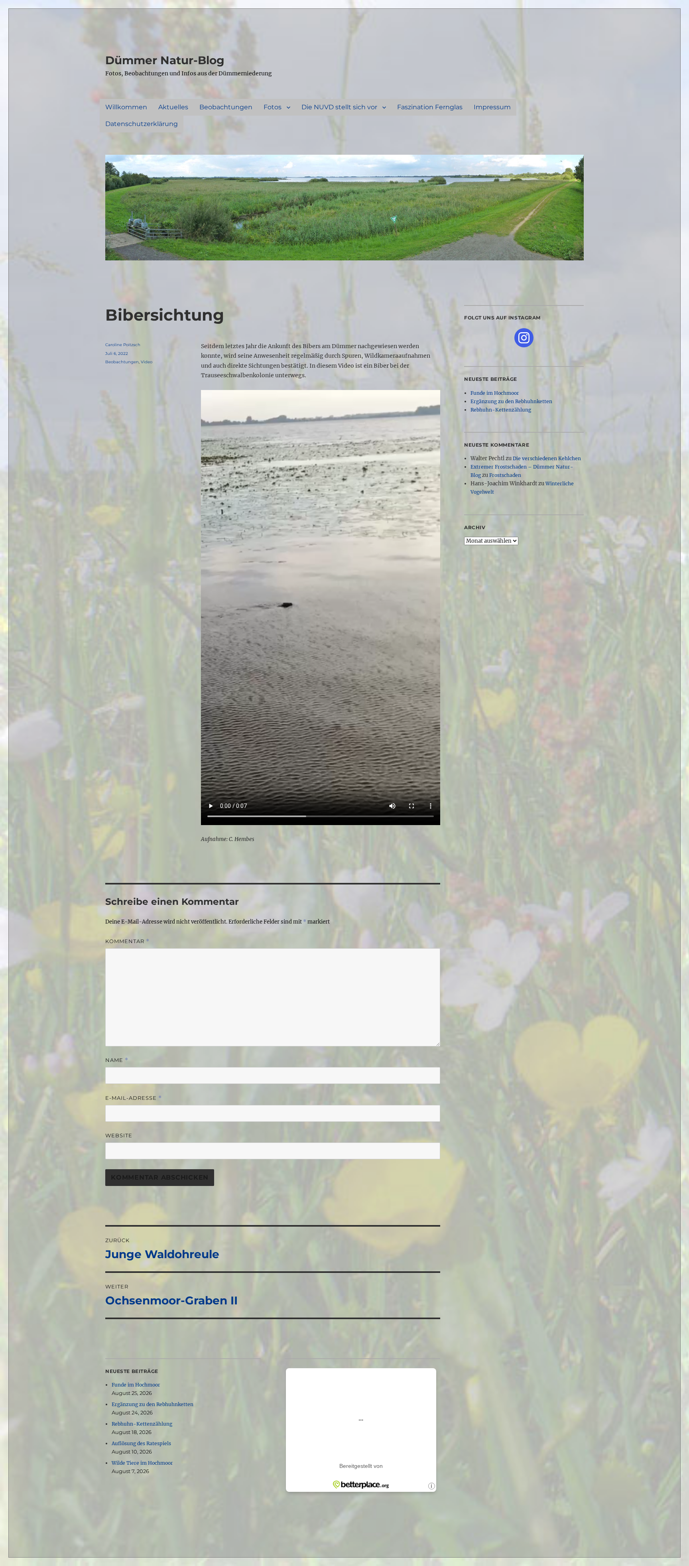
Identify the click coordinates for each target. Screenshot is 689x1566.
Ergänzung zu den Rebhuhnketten (152, 1404)
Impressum (492, 107)
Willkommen (126, 107)
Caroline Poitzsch (122, 344)
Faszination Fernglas (430, 107)
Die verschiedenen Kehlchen (547, 458)
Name (116, 1060)
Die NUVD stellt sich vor (339, 107)
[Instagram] (523, 337)
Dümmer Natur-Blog (164, 60)
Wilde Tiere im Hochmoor (142, 1463)
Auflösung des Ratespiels (141, 1443)
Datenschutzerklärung (141, 124)
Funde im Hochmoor (136, 1385)
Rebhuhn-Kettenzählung (142, 1424)
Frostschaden (505, 475)
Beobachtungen (225, 107)
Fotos (273, 107)
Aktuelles (173, 107)
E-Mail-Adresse (133, 1098)
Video (146, 361)
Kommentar (127, 941)
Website (118, 1135)
